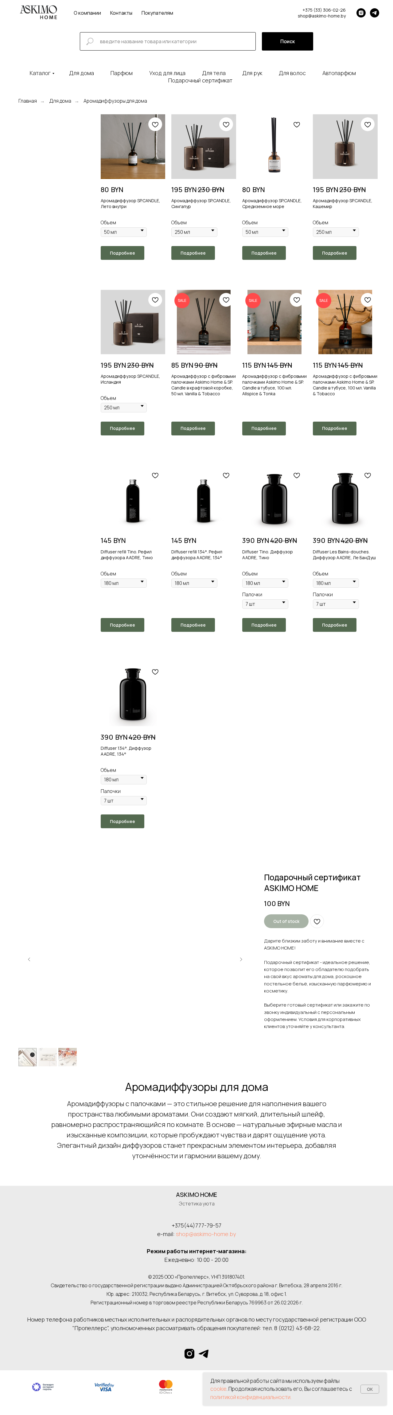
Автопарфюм (339, 73)
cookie (218, 1388)
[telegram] (374, 12)
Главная (27, 101)
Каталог (40, 73)
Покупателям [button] (157, 12)
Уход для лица (167, 73)
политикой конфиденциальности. (250, 1397)
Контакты (121, 12)
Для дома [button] (81, 73)
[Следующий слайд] (241, 959)
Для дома (60, 101)
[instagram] (361, 12)
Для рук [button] (252, 73)
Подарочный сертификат (200, 80)
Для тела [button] (214, 73)
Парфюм (122, 73)
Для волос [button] (292, 73)
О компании (87, 12)
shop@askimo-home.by (206, 1234)
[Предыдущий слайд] (29, 959)
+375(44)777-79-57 (196, 1225)
